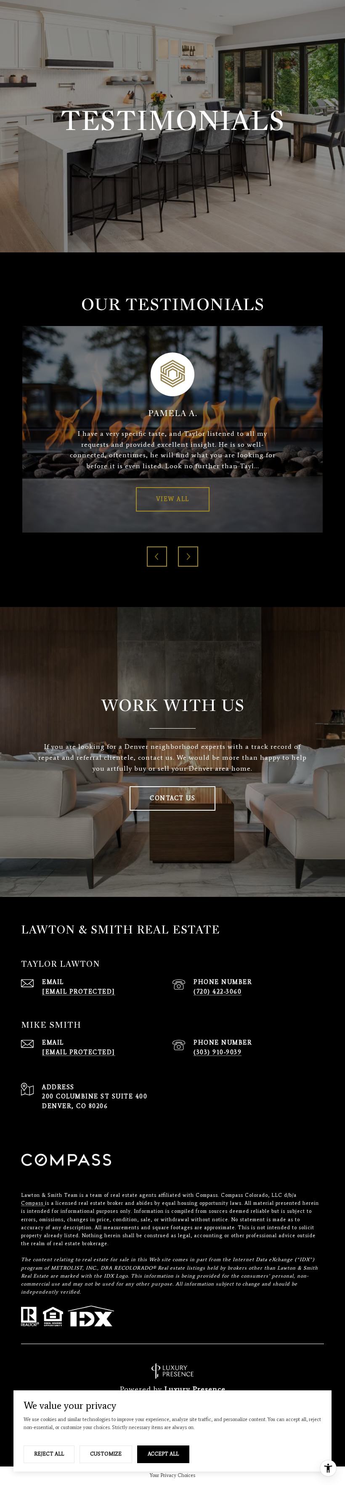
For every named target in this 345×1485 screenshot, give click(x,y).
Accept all (163, 1454)
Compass (33, 1203)
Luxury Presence (195, 1389)
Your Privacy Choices (172, 1475)
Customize (106, 1454)
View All (172, 499)
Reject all (49, 1454)
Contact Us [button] (172, 798)
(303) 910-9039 (218, 1052)
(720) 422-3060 (218, 991)
